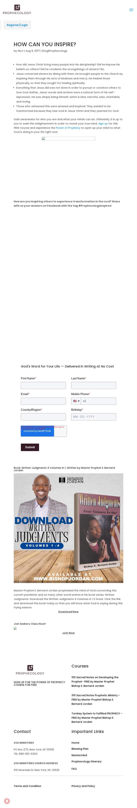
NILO (20, 51)
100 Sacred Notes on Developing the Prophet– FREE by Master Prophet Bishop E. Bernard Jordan (95, 682)
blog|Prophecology (54, 51)
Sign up (103, 123)
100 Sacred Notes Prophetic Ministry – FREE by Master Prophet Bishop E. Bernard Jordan (96, 700)
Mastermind (79, 755)
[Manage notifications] (7, 801)
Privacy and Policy (83, 786)
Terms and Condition (27, 786)
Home (75, 743)
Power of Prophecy (68, 128)
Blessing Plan (80, 749)
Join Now (68, 633)
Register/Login (17, 25)
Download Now (68, 611)
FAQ (74, 769)
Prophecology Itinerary (87, 761)
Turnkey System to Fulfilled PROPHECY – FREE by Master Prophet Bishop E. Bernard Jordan (97, 718)
